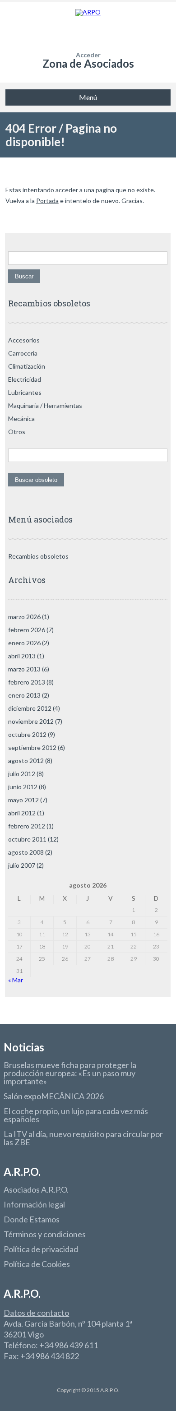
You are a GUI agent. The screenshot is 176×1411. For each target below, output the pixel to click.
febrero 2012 (26, 826)
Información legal (34, 1204)
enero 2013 (24, 695)
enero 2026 (24, 643)
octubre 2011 (27, 839)
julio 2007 (21, 865)
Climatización (26, 366)
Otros (16, 431)
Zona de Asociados (88, 63)
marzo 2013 (24, 669)
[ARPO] (88, 27)
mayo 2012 (23, 800)
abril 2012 (22, 813)
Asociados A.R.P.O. (36, 1189)
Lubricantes (25, 392)
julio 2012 (21, 773)
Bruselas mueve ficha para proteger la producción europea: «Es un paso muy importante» (70, 1073)
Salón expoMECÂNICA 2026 (54, 1096)
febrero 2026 (26, 630)
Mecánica (21, 418)
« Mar (15, 980)
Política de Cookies (37, 1264)
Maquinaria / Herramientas (45, 405)
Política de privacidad (41, 1249)
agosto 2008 (26, 852)
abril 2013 (22, 656)
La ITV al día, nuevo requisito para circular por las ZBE (83, 1138)
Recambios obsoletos (38, 556)
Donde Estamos (32, 1219)
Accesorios (24, 340)
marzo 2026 (24, 616)
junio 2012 (22, 787)
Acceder (88, 55)
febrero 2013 (26, 682)
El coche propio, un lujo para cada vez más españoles (76, 1115)
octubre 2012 (27, 734)
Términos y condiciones (45, 1234)
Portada (47, 200)
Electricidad (24, 379)
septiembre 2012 (32, 747)
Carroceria (22, 353)
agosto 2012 (26, 760)
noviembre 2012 (31, 721)
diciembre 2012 (29, 708)
